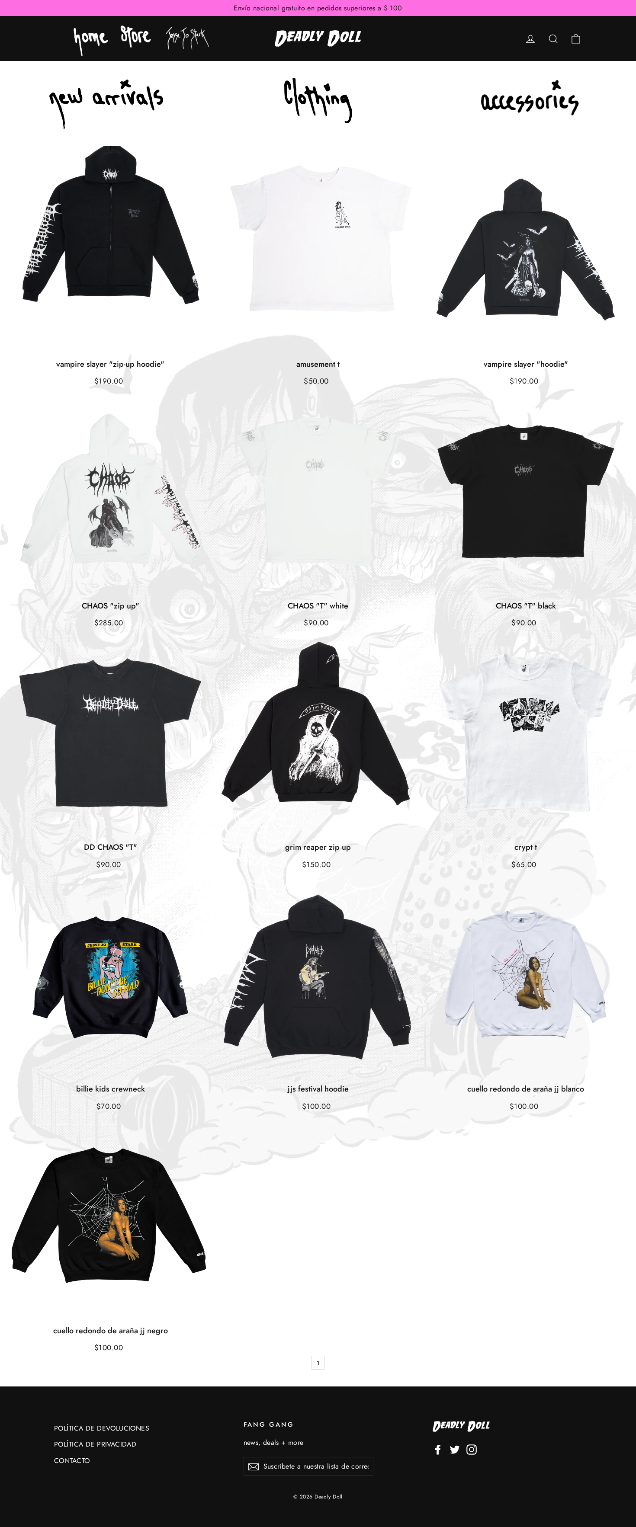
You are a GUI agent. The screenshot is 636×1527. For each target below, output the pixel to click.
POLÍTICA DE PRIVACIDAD (95, 1444)
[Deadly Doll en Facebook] (438, 1449)
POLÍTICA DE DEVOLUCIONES (101, 1428)
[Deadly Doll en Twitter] (455, 1449)
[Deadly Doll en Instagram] (471, 1449)
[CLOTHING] (318, 104)
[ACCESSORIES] (530, 105)
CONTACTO (72, 1461)
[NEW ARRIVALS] (106, 104)
